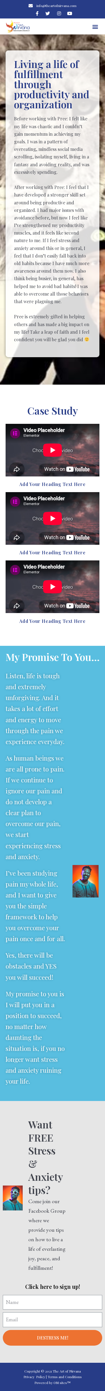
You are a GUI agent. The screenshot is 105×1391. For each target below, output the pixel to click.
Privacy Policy (34, 1376)
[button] (95, 26)
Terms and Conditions (65, 1376)
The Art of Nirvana (67, 1371)
